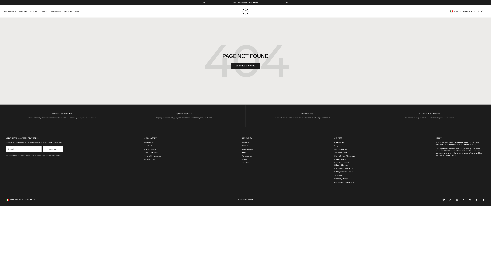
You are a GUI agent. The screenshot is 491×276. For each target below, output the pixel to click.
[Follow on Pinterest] (463, 199)
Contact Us (339, 142)
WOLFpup (68, 11)
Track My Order (340, 152)
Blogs (244, 152)
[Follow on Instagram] (457, 199)
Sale (77, 11)
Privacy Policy (150, 149)
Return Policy (340, 159)
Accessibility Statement (344, 182)
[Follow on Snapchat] (483, 199)
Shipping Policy (340, 149)
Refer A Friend (248, 149)
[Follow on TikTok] (477, 199)
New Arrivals (10, 11)
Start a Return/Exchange (344, 156)
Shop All (23, 11)
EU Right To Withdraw (343, 172)
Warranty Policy (341, 179)
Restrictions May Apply (343, 168)
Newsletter (148, 142)
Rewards (245, 142)
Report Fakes (149, 159)
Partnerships (247, 156)
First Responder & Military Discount (341, 164)
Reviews (245, 146)
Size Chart (338, 175)
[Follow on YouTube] (470, 199)
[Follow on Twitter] (450, 199)
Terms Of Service (151, 152)
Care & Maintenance (152, 156)
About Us (148, 146)
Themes (44, 11)
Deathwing (56, 11)
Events (244, 159)
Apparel (34, 11)
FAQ (336, 146)
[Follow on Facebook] (443, 199)
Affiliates (245, 163)
